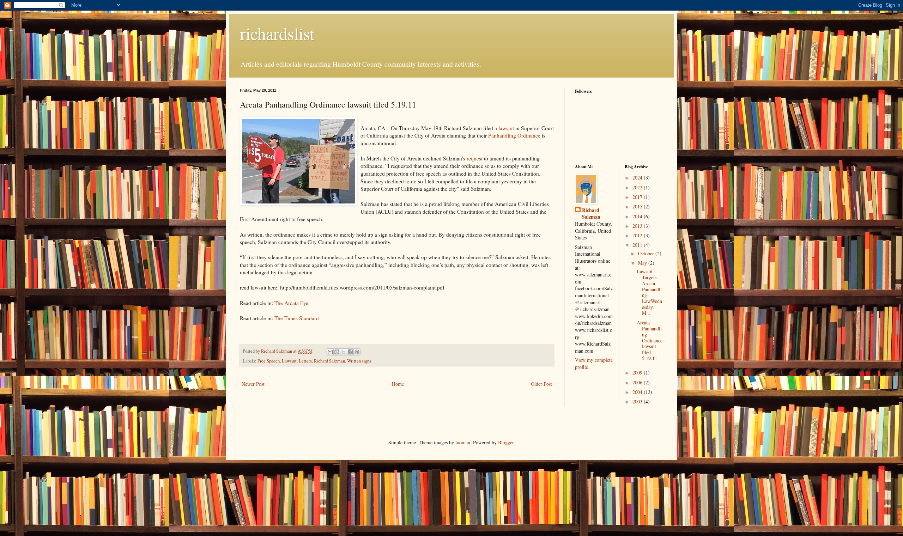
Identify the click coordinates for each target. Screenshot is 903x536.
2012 (638, 235)
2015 (638, 206)
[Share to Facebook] (350, 351)
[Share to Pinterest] (356, 351)
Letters (305, 361)
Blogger (506, 442)
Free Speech (268, 361)
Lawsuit (289, 361)
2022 (638, 187)
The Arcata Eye (291, 302)
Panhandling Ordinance (514, 135)
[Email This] (330, 351)
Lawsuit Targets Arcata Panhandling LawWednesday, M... (649, 292)
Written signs (359, 361)
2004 (638, 392)
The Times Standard (296, 318)
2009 (638, 372)
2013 (638, 226)
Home (398, 383)
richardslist (277, 33)
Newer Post (253, 383)
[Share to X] (343, 351)
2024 (638, 177)
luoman (462, 442)
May (643, 263)
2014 (638, 216)
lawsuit (506, 128)
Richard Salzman (329, 361)
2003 (638, 401)
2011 (638, 245)
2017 (638, 197)
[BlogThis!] (336, 351)
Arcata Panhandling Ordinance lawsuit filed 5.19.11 (649, 340)
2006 (638, 382)
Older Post (541, 383)
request (475, 158)
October (646, 253)
